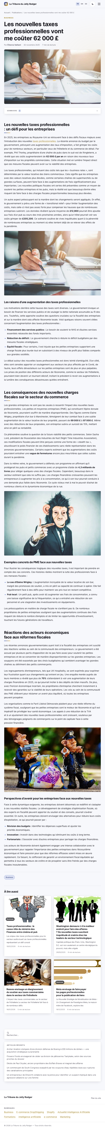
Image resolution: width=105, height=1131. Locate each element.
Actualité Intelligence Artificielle (74, 1112)
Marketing (65, 1117)
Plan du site (96, 1098)
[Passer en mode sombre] (93, 4)
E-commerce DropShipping (30, 1112)
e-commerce (50, 1117)
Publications (17, 13)
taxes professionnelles (44, 141)
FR (78, 4)
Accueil (7, 13)
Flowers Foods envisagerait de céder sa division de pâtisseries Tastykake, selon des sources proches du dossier (49, 1057)
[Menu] (99, 4)
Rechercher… (13, 1035)
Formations (9, 1117)
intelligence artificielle (30, 1117)
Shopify (51, 1112)
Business (8, 18)
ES (86, 4)
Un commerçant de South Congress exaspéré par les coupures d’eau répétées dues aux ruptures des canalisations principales (51, 1069)
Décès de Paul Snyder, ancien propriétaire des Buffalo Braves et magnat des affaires (45, 1063)
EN (82, 4)
